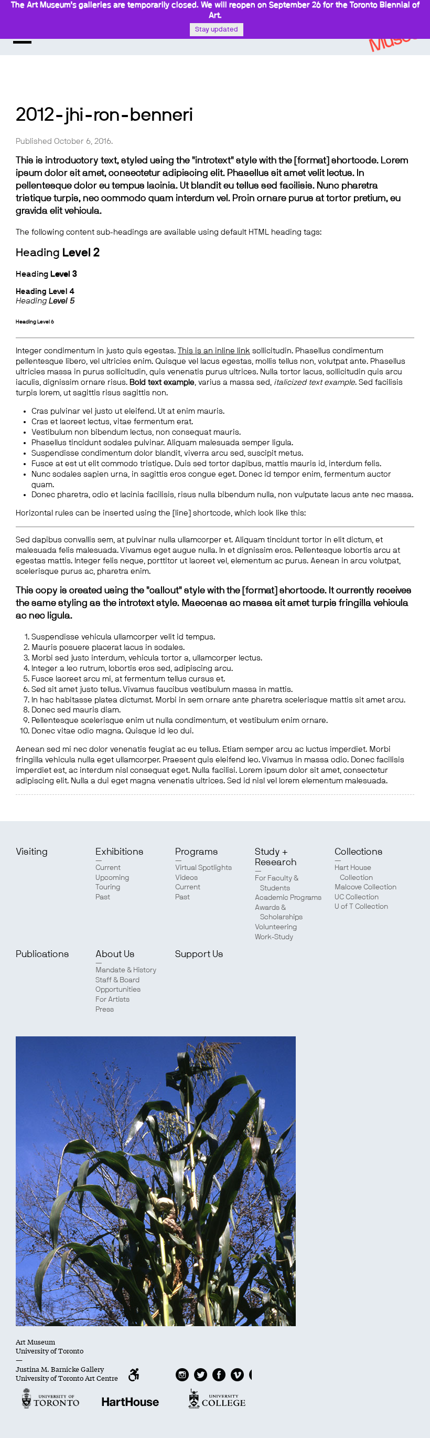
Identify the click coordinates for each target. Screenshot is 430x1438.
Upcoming (112, 877)
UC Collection (357, 897)
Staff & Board (117, 980)
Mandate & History (125, 970)
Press (104, 1009)
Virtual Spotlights (203, 868)
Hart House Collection (354, 872)
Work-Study (274, 937)
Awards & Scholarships (279, 912)
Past (102, 897)
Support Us (199, 954)
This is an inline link (214, 351)
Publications (42, 954)
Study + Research (275, 857)
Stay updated (216, 29)
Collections (359, 852)
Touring (108, 887)
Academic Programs (288, 897)
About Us (115, 954)
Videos (186, 877)
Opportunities (118, 989)
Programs (196, 852)
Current (108, 868)
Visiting (32, 852)
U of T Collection (361, 906)
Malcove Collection (365, 887)
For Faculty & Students (276, 883)
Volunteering (276, 927)
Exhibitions (119, 852)
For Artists (112, 999)
